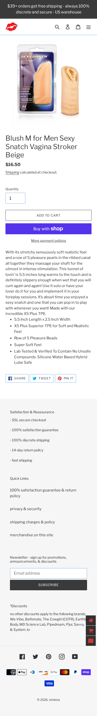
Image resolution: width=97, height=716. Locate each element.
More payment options (48, 240)
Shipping (12, 172)
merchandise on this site (31, 535)
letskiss (54, 700)
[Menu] (88, 26)
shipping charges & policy (32, 522)
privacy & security (26, 509)
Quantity (12, 189)
